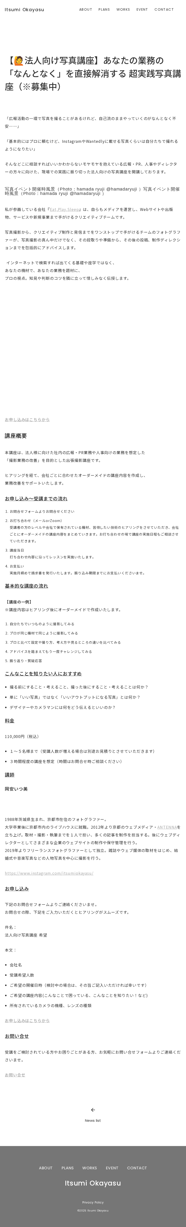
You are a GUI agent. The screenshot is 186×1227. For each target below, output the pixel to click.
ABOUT (85, 9)
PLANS (104, 9)
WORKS (123, 9)
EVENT (142, 9)
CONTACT (164, 9)
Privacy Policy (93, 1202)
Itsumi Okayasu (24, 10)
